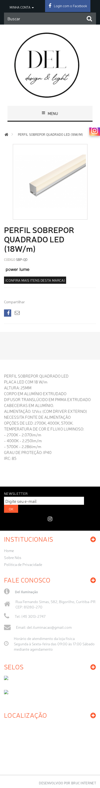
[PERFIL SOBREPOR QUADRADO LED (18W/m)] (50, 215)
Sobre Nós (12, 557)
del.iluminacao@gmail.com (49, 627)
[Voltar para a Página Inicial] (6, 134)
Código (9, 259)
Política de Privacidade (23, 564)
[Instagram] (94, 130)
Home (9, 550)
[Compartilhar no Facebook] (7, 313)
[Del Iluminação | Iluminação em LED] (50, 65)
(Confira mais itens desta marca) (35, 280)
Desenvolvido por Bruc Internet (67, 783)
